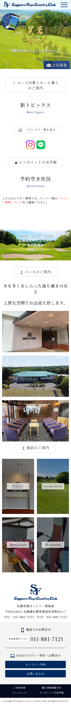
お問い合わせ (35, 674)
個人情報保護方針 (51, 687)
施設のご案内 (38, 447)
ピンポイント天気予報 (38, 162)
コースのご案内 (38, 271)
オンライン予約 (35, 665)
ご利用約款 (19, 687)
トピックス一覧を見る (40, 130)
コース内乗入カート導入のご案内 (38, 85)
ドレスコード (19, 692)
